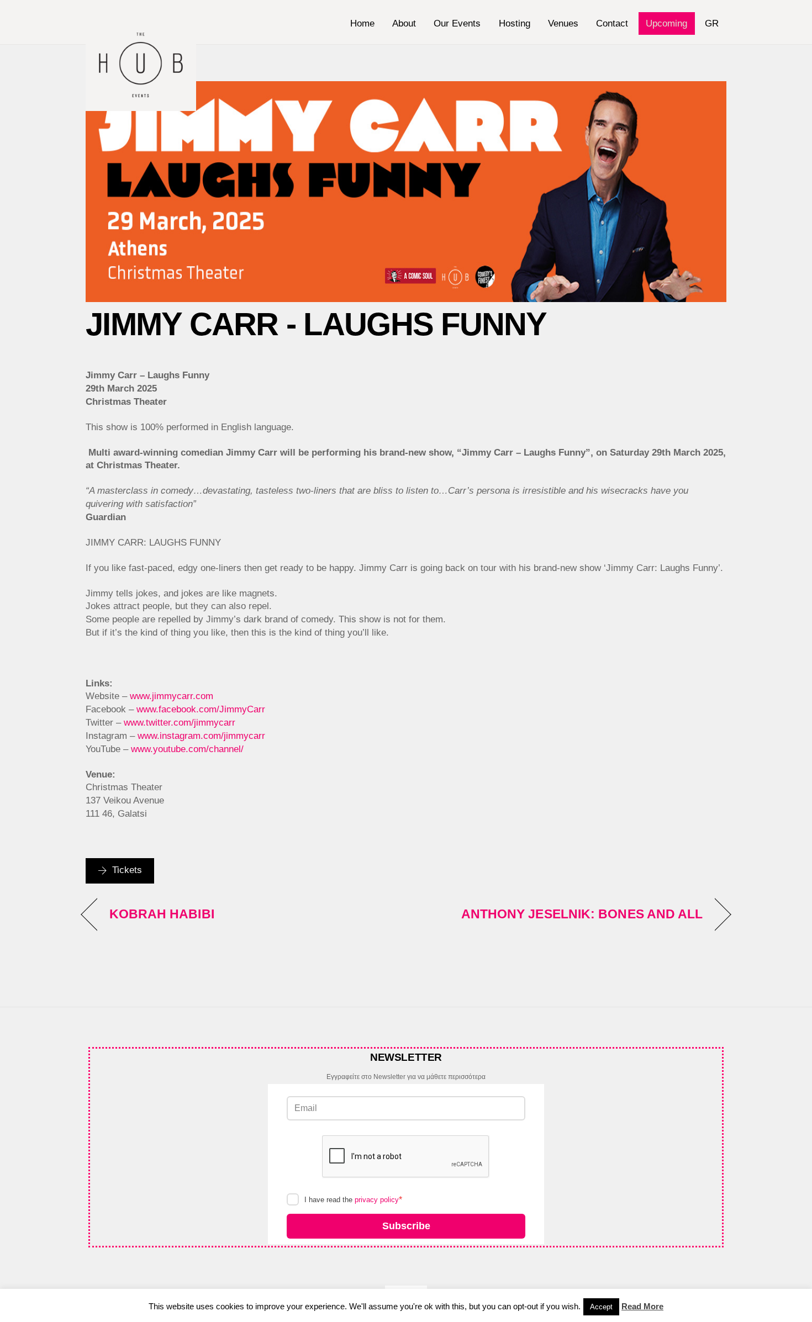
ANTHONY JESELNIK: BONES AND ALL (582, 914)
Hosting (514, 23)
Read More (642, 1306)
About (404, 23)
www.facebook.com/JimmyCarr (200, 709)
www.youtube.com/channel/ (187, 749)
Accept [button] (601, 1307)
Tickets (127, 870)
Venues (563, 23)
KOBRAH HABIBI (161, 914)
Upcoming (666, 23)
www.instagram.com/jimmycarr (201, 736)
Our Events (457, 23)
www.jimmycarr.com (171, 696)
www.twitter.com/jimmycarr (179, 722)
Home (362, 23)
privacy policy (377, 1200)
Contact (612, 23)
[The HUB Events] (141, 105)
